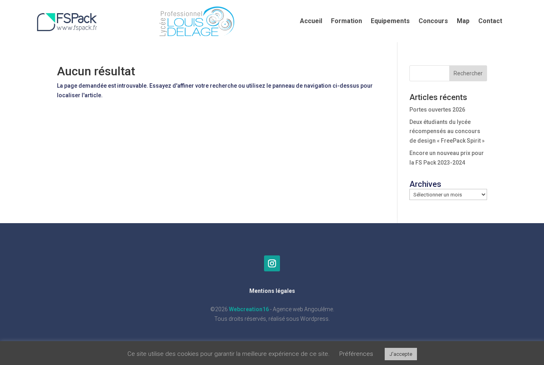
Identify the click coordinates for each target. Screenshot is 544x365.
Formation (346, 21)
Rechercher (468, 73)
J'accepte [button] (400, 354)
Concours (433, 21)
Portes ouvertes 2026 (437, 109)
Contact (490, 21)
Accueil (311, 21)
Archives (425, 184)
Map (463, 21)
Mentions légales (272, 291)
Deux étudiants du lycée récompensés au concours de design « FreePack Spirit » (447, 131)
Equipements (390, 21)
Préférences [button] (356, 353)
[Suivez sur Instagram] (272, 263)
